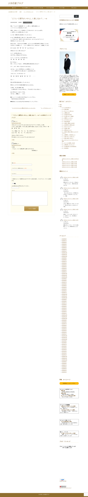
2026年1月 (64, 251)
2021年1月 (64, 354)
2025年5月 (64, 264)
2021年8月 (64, 342)
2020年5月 (64, 368)
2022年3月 (64, 330)
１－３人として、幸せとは (67, 111)
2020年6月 (64, 366)
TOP (13, 11)
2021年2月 (64, 353)
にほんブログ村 (63, 481)
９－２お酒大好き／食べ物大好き (69, 146)
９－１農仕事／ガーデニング (68, 144)
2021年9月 (64, 340)
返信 (13, 139)
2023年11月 (64, 296)
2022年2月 (64, 332)
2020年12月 (64, 356)
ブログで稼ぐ (62, 7)
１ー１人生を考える (66, 107)
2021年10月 (64, 339)
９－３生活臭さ (65, 148)
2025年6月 (64, 263)
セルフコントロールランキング (65, 487)
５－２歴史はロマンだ (67, 130)
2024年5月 (64, 285)
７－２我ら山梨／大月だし (67, 138)
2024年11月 (64, 275)
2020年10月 (64, 359)
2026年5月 (64, 244)
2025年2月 (64, 270)
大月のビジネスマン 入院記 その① (70, 220)
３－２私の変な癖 (66, 121)
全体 (60, 106)
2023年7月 (64, 302)
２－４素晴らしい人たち (67, 118)
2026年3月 (64, 247)
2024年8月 (64, 280)
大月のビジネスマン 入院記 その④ (69, 165)
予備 (60, 104)
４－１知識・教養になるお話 (68, 123)
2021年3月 (64, 351)
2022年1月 (64, 334)
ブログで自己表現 (50, 7)
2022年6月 (64, 325)
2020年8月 (64, 363)
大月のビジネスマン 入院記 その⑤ (69, 163)
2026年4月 (64, 245)
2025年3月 (64, 268)
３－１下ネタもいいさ (27, 22)
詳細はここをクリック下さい (69, 94)
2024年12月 (64, 273)
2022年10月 (64, 318)
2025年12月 (64, 252)
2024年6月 (64, 283)
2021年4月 (64, 349)
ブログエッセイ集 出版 (38, 7)
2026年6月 (64, 242)
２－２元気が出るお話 (67, 114)
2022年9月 (64, 320)
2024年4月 (64, 287)
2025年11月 (64, 254)
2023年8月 (64, 301)
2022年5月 (64, 327)
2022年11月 (64, 316)
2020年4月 (64, 370)
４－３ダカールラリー (67, 126)
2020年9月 (64, 361)
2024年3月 (64, 289)
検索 (76, 16)
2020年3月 (64, 372)
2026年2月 (64, 249)
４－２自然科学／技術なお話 (68, 124)
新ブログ (14, 7)
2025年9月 (64, 258)
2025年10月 (64, 256)
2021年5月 (64, 347)
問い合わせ (74, 7)
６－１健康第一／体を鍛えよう (68, 134)
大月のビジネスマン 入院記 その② (70, 209)
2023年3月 (64, 309)
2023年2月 (64, 311)
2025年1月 (64, 271)
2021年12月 (64, 335)
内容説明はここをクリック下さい (69, 383)
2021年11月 (64, 337)
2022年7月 (64, 323)
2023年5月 (64, 306)
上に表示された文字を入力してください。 (21, 185)
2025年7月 (64, 261)
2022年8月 (64, 321)
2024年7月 (64, 282)
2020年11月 (64, 358)
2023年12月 (64, 294)
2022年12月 (64, 315)
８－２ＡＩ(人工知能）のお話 (68, 142)
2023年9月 (64, 299)
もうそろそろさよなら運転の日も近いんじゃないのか (23, 108)
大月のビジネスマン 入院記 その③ (69, 167)
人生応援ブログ (15, 3)
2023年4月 (64, 308)
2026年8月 (64, 239)
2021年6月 (64, 346)
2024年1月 (64, 292)
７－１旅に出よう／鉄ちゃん (68, 136)
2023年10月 (64, 297)
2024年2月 (64, 290)
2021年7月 (64, 344)
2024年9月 (64, 278)
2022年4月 (64, 328)
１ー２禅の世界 (65, 109)
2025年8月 (64, 259)
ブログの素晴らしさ (26, 7)
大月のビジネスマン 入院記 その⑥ (69, 161)
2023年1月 (64, 313)
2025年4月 (64, 266)
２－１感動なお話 (66, 112)
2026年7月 (64, 240)
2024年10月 (64, 277)
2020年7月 (64, 365)
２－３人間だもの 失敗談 (67, 116)
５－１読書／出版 (66, 128)
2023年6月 (64, 304)
